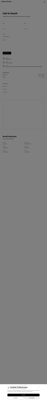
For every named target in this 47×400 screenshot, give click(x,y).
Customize (32, 397)
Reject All (15, 397)
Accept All (23, 394)
